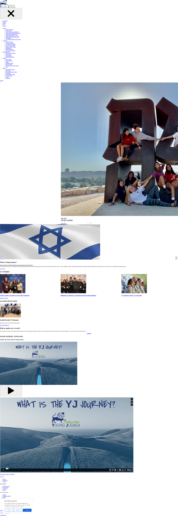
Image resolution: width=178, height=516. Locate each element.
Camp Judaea (8, 30)
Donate (1, 80)
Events (4, 23)
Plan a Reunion (9, 60)
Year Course (8, 54)
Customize (9, 510)
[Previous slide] (2, 258)
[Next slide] (176, 258)
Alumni (4, 58)
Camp (4, 490)
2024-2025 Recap (9, 49)
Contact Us (8, 78)
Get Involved (8, 59)
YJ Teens (5, 40)
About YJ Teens (9, 42)
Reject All (18, 510)
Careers (7, 77)
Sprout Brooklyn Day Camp (12, 35)
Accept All (27, 510)
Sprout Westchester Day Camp (12, 37)
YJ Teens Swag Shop (10, 50)
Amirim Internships (10, 57)
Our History (8, 73)
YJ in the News (9, 75)
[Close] (32, 499)
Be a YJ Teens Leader (10, 45)
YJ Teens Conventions (11, 44)
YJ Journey (5, 20)
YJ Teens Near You (10, 43)
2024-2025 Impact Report (11, 72)
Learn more (2, 268)
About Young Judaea (10, 69)
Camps (4, 28)
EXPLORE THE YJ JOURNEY (7, 474)
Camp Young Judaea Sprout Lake (13, 33)
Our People (8, 70)
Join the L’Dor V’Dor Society (12, 65)
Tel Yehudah (8, 38)
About (4, 68)
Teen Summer (9, 55)
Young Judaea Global (10, 74)
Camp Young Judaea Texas (11, 34)
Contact (4, 25)
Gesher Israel (8, 48)
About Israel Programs (10, 53)
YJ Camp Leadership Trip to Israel (13, 39)
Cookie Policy (3, 515)
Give (4, 24)
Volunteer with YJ (9, 63)
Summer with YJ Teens (11, 47)
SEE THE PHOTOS (4, 325)
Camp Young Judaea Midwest (12, 32)
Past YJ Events (9, 64)
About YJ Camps (9, 29)
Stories (4, 22)
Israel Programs (6, 52)
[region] (18, 506)
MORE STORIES (4, 298)
